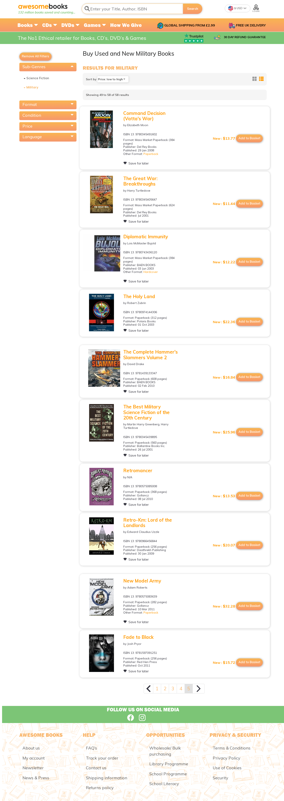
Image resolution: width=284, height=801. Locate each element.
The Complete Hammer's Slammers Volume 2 (150, 354)
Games (93, 25)
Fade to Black (138, 637)
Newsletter (33, 767)
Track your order (102, 758)
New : (224, 138)
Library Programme (168, 763)
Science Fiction (37, 78)
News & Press (35, 777)
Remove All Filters (35, 56)
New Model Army (142, 581)
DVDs (68, 25)
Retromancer (137, 470)
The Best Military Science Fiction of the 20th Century (146, 412)
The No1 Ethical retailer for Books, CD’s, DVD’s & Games (82, 38)
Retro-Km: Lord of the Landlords (147, 522)
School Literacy (164, 783)
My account (33, 758)
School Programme (168, 773)
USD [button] (239, 8)
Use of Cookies (227, 767)
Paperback (150, 154)
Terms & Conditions (232, 748)
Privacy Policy (226, 758)
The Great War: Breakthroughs (140, 181)
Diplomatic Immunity (145, 237)
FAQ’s (91, 748)
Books (25, 25)
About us (31, 748)
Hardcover (150, 272)
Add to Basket (249, 138)
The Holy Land (139, 296)
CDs (47, 25)
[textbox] (132, 9)
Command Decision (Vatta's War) (144, 116)
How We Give (126, 25)
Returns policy (100, 787)
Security (220, 777)
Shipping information (106, 777)
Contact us (96, 767)
